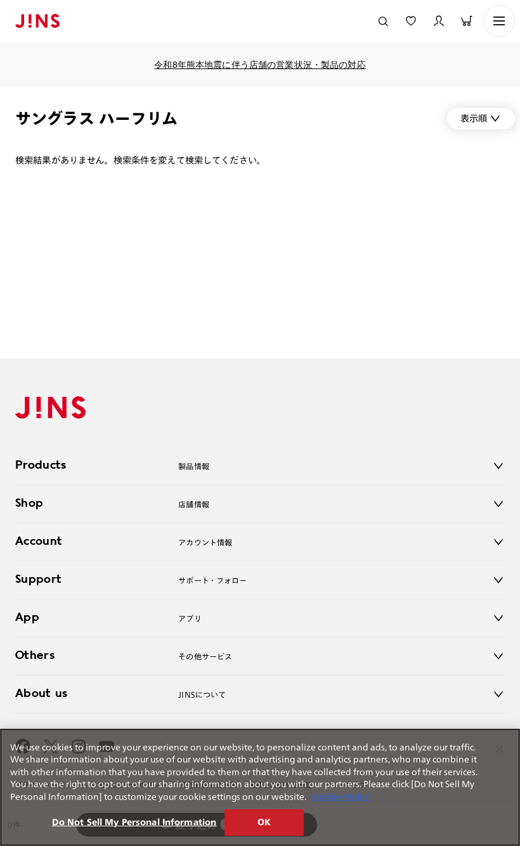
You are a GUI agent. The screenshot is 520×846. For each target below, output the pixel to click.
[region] (260, 787)
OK (264, 822)
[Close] (500, 749)
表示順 (473, 118)
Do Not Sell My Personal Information (134, 822)
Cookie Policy (340, 797)
